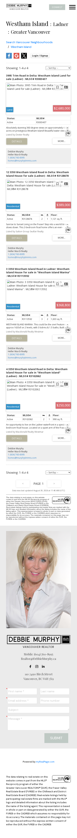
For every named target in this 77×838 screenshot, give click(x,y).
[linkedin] (44, 666)
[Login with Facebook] (9, 57)
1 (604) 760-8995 (16, 157)
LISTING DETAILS (16, 141)
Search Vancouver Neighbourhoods (29, 42)
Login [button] (40, 55)
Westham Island (21, 47)
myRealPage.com (45, 761)
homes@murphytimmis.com (22, 160)
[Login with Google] (16, 57)
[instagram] (37, 666)
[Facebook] (31, 666)
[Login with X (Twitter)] (24, 57)
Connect (57, 7)
